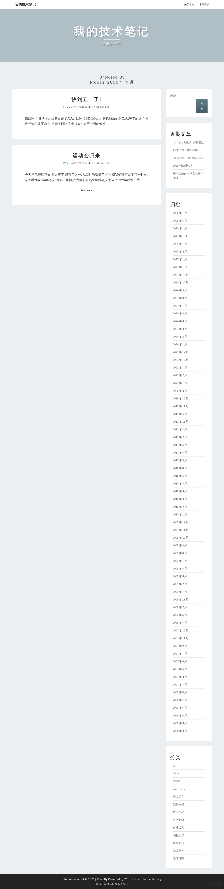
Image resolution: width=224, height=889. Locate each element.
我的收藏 (178, 804)
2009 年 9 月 (180, 545)
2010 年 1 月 (180, 514)
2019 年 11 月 (180, 406)
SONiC (176, 781)
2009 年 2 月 (180, 584)
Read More (87, 190)
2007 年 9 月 (180, 646)
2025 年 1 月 (180, 267)
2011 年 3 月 (180, 460)
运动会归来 (86, 155)
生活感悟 (178, 819)
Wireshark (179, 789)
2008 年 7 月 (180, 607)
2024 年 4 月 (180, 321)
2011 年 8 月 (180, 429)
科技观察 (178, 827)
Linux (176, 773)
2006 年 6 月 (180, 707)
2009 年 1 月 (180, 591)
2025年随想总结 (182, 165)
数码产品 (178, 812)
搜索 (173, 95)
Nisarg (156, 879)
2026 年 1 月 (180, 228)
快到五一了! (86, 99)
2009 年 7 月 (180, 561)
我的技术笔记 (25, 4)
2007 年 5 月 (180, 669)
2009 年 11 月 (180, 530)
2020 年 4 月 (180, 390)
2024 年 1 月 (180, 344)
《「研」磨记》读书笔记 (188, 142)
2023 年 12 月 (180, 352)
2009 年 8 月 (180, 553)
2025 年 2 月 (180, 259)
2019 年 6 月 (180, 414)
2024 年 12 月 (180, 274)
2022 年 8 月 (180, 367)
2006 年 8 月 (180, 692)
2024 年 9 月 (180, 290)
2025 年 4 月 (180, 251)
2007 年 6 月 (180, 661)
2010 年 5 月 (180, 483)
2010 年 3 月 (180, 499)
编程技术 (178, 835)
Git (175, 765)
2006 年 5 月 (180, 715)
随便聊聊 (178, 858)
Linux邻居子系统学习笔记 (188, 158)
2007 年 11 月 (180, 638)
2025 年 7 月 (180, 243)
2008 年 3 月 (180, 622)
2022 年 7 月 (180, 375)
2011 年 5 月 (180, 452)
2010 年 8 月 (180, 468)
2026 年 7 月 (180, 213)
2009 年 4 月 (180, 576)
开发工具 (178, 796)
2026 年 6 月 (180, 220)
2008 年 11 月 (180, 599)
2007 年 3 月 (180, 684)
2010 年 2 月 (180, 506)
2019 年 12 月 (180, 398)
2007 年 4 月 (180, 677)
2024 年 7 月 (180, 305)
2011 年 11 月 (180, 421)
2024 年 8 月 (180, 298)
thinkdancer (100, 106)
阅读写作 (178, 850)
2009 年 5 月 (180, 568)
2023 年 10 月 (180, 359)
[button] (214, 884)
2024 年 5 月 (180, 313)
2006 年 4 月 (180, 723)
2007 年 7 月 (180, 653)
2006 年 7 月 (180, 700)
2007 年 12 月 (180, 630)
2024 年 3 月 (180, 329)
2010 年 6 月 (180, 475)
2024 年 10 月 (180, 282)
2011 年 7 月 (180, 437)
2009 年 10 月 (180, 537)
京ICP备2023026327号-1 (112, 884)
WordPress (131, 879)
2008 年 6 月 (180, 615)
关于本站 (189, 4)
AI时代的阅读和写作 (185, 150)
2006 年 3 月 (180, 731)
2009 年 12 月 (180, 522)
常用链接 (204, 4)
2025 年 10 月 (180, 236)
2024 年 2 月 (180, 336)
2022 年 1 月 (180, 383)
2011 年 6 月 (180, 445)
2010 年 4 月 (180, 491)
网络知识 (178, 843)
